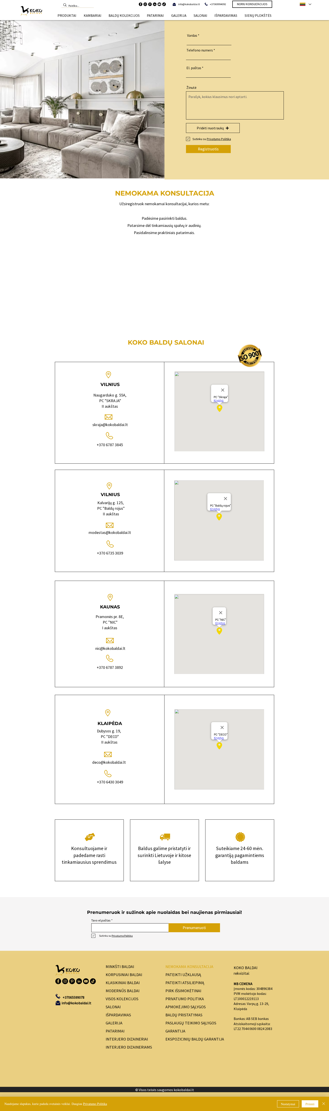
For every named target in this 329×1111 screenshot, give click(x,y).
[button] (67, 15)
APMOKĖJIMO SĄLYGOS (185, 1006)
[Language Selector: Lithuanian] (305, 4)
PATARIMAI (115, 1031)
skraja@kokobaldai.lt (110, 424)
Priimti (310, 1104)
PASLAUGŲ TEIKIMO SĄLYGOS (190, 1023)
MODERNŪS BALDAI (122, 990)
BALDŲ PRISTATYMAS (183, 1014)
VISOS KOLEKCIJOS (122, 998)
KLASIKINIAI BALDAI (123, 982)
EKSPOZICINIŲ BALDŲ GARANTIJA (194, 1039)
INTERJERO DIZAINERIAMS (129, 1047)
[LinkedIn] (154, 4)
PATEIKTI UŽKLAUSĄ (183, 974)
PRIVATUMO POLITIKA (184, 998)
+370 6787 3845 (110, 444)
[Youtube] (159, 4)
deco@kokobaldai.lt (109, 762)
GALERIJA (114, 1023)
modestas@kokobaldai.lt (110, 532)
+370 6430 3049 (110, 782)
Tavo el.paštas (101, 920)
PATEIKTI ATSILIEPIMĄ (184, 982)
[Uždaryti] (323, 1103)
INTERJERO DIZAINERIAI (127, 1039)
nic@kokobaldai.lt (110, 648)
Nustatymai (288, 1104)
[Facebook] (140, 4)
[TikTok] (164, 4)
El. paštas (193, 68)
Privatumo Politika (95, 1104)
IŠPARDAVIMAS (118, 1014)
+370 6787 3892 (110, 667)
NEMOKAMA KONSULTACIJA (189, 966)
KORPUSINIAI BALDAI (124, 974)
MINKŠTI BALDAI (120, 966)
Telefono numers (199, 50)
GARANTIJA (175, 1031)
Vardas (192, 35)
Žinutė (191, 87)
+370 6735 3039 (110, 553)
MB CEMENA (243, 983)
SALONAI (113, 1006)
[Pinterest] (150, 4)
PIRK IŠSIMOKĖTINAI (183, 990)
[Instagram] (145, 4)
